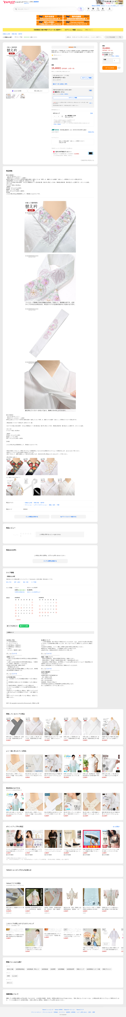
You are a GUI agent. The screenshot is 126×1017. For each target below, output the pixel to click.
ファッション (28, 505)
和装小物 (14, 34)
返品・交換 (25, 582)
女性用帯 (53, 969)
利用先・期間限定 (64, 94)
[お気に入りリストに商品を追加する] (119, 68)
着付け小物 (10, 969)
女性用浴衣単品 (20, 969)
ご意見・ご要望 (91, 1012)
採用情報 (73, 1012)
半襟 (58, 505)
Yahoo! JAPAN (96, 5)
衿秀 (8, 976)
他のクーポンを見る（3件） (60, 84)
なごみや (14, 976)
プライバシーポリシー (36, 1012)
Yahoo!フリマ (80, 1009)
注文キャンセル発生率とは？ (33, 592)
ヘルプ (121, 5)
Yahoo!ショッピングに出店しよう (110, 5)
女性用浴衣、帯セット (33, 969)
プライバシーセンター (47, 1012)
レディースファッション (40, 505)
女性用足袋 (45, 969)
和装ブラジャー (107, 969)
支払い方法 (8, 582)
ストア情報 (33, 582)
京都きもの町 (6, 34)
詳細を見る (91, 132)
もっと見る (116, 826)
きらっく (9, 982)
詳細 (90, 103)
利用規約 (56, 1012)
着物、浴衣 (52, 505)
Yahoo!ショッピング (47, 1009)
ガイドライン (62, 1012)
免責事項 (68, 1012)
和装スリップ (80, 969)
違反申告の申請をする (88, 160)
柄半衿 (20, 34)
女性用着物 (61, 969)
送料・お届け (17, 582)
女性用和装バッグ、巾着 (93, 969)
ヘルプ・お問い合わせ (81, 1012)
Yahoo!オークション (69, 1009)
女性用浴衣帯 (70, 969)
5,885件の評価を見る (20, 592)
